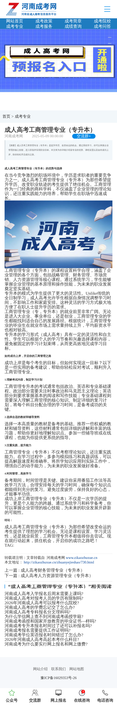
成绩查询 (73, 26)
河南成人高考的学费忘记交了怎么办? (40, 607)
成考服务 (43, 26)
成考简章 (73, 21)
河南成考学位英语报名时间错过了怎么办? (44, 635)
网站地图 (76, 669)
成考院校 (102, 21)
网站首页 (14, 21)
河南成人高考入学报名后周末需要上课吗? (44, 593)
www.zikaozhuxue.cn (81, 558)
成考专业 (14, 26)
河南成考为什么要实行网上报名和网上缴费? (46, 644)
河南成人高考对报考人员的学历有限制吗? (44, 598)
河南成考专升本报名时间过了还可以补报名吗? (48, 625)
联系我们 (58, 669)
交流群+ (84, 136)
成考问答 (102, 26)
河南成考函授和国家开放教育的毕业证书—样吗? (50, 621)
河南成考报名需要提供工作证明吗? (37, 630)
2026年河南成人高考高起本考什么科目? (42, 639)
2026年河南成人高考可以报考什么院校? (42, 603)
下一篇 (49, 575)
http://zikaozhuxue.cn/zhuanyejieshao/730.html (59, 562)
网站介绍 (40, 669)
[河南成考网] (31, 9)
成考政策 (43, 21)
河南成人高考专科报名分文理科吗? (37, 612)
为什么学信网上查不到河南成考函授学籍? (44, 616)
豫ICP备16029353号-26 (59, 678)
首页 (6, 116)
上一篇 (45, 570)
